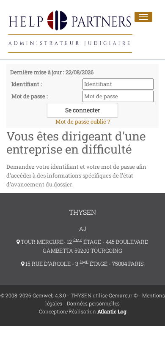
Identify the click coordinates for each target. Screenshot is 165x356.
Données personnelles (93, 303)
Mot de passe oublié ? (82, 121)
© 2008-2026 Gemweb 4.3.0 (33, 295)
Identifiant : (26, 84)
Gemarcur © (123, 295)
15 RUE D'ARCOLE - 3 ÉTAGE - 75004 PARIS (84, 263)
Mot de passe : (29, 96)
